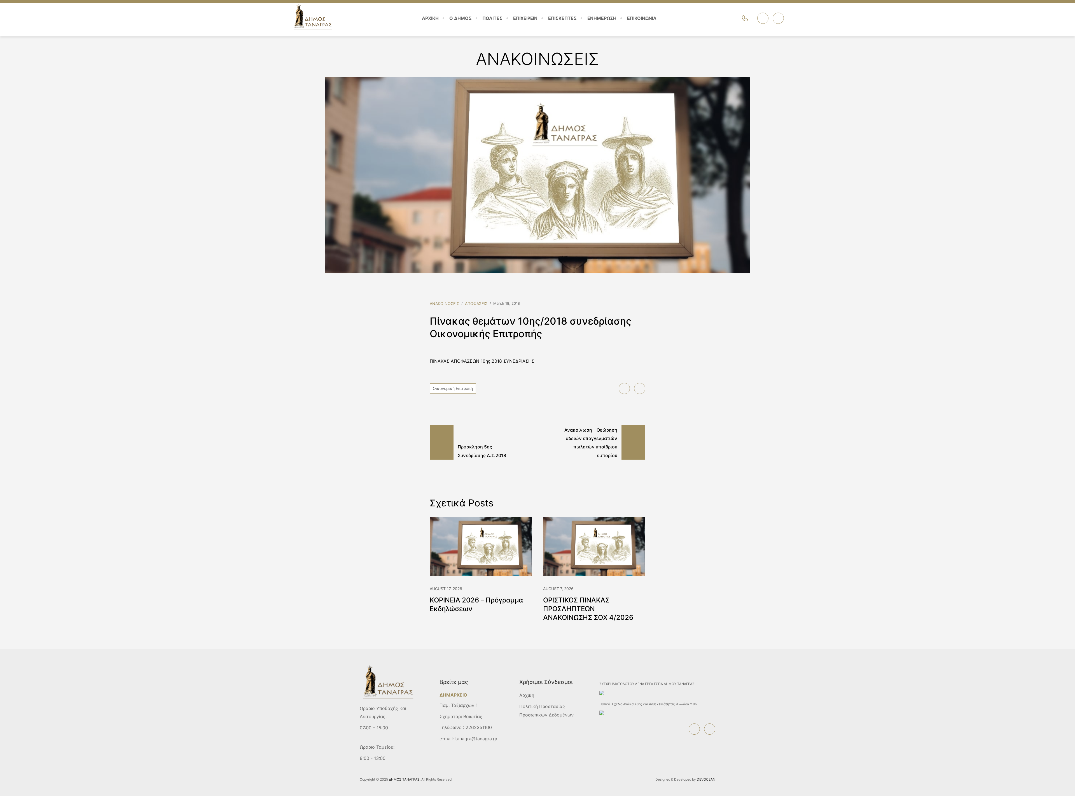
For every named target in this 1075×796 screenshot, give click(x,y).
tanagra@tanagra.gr (476, 738)
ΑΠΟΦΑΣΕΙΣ (476, 303)
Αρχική (526, 695)
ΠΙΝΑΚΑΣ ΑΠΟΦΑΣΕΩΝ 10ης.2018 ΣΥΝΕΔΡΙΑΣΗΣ (482, 361)
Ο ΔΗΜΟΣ (460, 18)
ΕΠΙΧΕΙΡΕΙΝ (525, 18)
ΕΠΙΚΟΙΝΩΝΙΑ (641, 18)
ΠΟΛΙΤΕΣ (492, 18)
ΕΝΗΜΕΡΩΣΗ (601, 18)
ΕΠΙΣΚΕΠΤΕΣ (562, 18)
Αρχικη (430, 18)
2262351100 (479, 727)
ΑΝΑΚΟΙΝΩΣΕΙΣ (444, 303)
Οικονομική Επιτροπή (453, 388)
